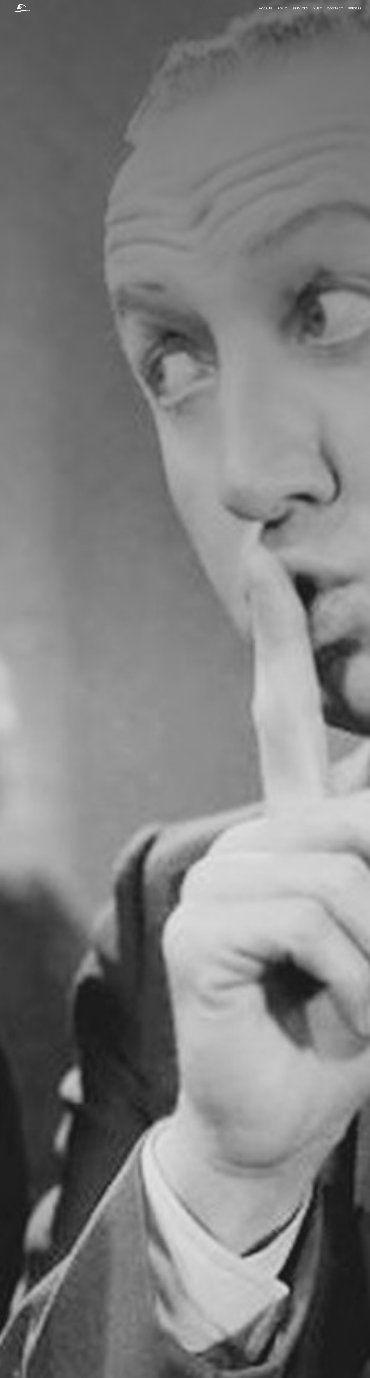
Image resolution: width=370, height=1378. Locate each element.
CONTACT (335, 8)
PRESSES (354, 8)
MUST (317, 8)
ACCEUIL (266, 8)
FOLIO (283, 8)
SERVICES (300, 8)
